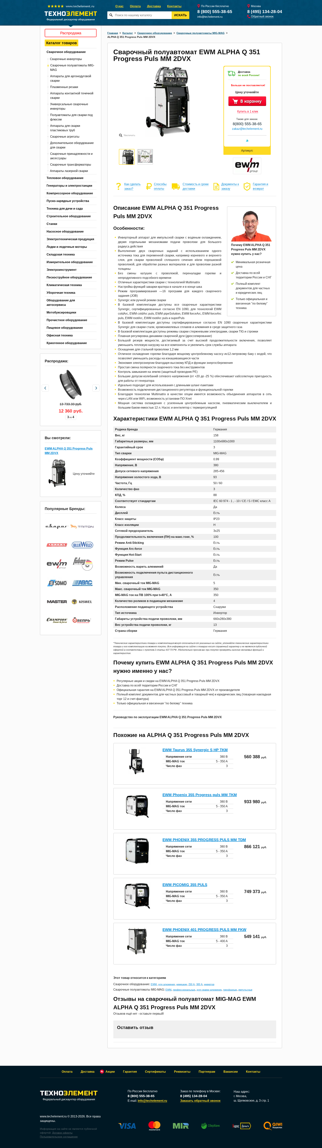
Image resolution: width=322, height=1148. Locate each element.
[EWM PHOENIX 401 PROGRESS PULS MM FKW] (137, 953)
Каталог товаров (61, 43)
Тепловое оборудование (65, 178)
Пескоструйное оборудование (69, 277)
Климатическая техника (64, 285)
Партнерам (207, 1071)
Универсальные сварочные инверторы (69, 106)
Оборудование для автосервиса (61, 302)
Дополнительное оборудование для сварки (72, 145)
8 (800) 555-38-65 (214, 11)
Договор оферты (62, 1132)
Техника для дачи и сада (65, 208)
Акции (110, 1071)
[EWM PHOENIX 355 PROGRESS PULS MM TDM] (137, 863)
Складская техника (61, 254)
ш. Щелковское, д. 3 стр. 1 (251, 1100)
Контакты (174, 6)
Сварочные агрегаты (64, 136)
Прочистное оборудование (67, 320)
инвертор (209, 984)
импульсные (245, 989)
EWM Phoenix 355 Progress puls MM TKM (199, 795)
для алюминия (166, 984)
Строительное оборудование (69, 216)
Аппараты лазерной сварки (69, 170)
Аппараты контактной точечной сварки (71, 95)
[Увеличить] (168, 135)
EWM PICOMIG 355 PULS (184, 885)
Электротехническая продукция (70, 239)
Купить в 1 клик (247, 111)
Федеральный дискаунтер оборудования (69, 1099)
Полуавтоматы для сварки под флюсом (71, 117)
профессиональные (184, 989)
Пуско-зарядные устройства (68, 201)
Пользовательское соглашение (59, 1136)
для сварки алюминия (209, 989)
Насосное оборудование (65, 231)
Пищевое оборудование (65, 327)
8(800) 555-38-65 (247, 124)
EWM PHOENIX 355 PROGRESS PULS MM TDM (204, 840)
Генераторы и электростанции (69, 185)
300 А (199, 984)
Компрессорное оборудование (70, 193)
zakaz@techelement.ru (247, 128)
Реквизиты (182, 1071)
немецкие (181, 984)
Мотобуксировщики (61, 312)
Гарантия (130, 1071)
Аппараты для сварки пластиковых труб (65, 128)
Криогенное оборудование (67, 343)
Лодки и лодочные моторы (67, 246)
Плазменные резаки (64, 87)
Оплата (135, 6)
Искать (180, 15)
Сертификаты (155, 1071)
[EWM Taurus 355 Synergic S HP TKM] (137, 774)
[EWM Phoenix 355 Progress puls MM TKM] (137, 819)
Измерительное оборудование (70, 262)
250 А (191, 984)
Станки (52, 223)
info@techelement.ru (209, 16)
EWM (154, 984)
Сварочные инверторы (66, 59)
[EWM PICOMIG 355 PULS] (137, 908)
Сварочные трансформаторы (70, 164)
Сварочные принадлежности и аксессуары (71, 156)
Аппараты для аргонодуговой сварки (70, 78)
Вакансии (230, 1071)
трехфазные (230, 989)
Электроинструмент (62, 269)
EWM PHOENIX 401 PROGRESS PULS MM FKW (204, 930)
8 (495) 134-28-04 (264, 11)
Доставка (154, 6)
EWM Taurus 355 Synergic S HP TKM (195, 750)
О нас (119, 6)
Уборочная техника (61, 292)
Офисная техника (60, 335)
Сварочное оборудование (66, 52)
